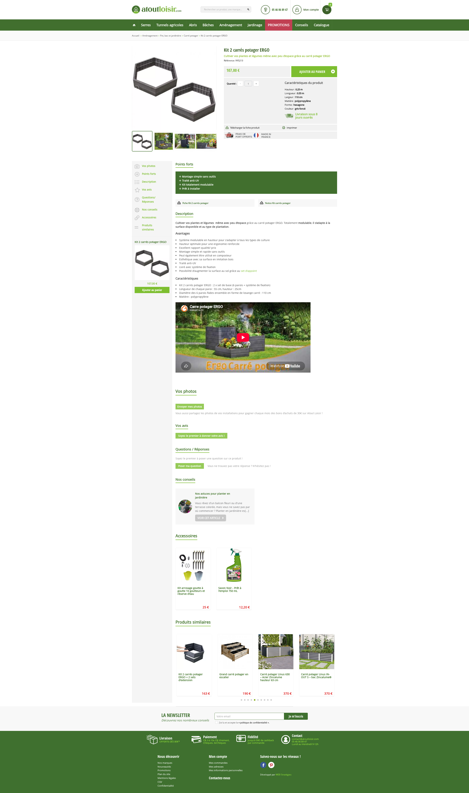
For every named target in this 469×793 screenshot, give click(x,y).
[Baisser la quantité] (256, 83)
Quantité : (232, 83)
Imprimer (292, 127)
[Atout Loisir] (156, 9)
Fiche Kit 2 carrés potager (195, 203)
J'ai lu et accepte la (244, 722)
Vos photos (148, 166)
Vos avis (147, 189)
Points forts (149, 173)
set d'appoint (249, 271)
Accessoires (149, 217)
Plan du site (164, 774)
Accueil (135, 35)
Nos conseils (149, 209)
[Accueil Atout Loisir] (134, 25)
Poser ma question (189, 466)
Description (149, 181)
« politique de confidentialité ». (254, 722)
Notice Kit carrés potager (278, 203)
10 (271, 700)
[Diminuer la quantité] (240, 83)
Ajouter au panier (152, 290)
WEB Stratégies (283, 774)
